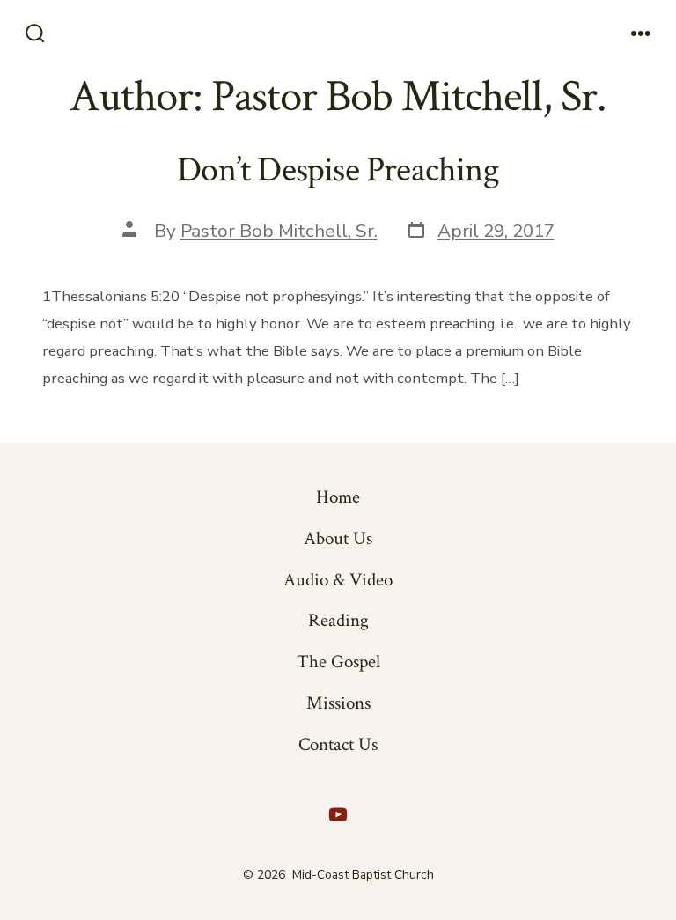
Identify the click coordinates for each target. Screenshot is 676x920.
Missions (338, 703)
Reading (338, 620)
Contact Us (338, 744)
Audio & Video (338, 580)
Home (338, 497)
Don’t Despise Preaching (338, 170)
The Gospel (338, 661)
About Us (338, 538)
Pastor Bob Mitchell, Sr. (279, 230)
